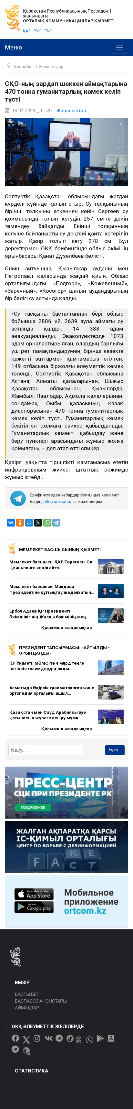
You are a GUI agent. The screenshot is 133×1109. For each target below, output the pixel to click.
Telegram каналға (60, 501)
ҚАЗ (26, 31)
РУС (37, 31)
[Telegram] (56, 523)
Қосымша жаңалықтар (66, 627)
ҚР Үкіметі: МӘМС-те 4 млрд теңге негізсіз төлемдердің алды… (46, 665)
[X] (38, 523)
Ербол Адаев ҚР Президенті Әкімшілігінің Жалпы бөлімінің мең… (49, 613)
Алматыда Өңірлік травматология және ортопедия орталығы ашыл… (51, 690)
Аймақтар (27, 1007)
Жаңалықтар (71, 111)
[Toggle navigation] (119, 48)
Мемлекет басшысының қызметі (60, 549)
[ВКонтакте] (11, 523)
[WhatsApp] (47, 523)
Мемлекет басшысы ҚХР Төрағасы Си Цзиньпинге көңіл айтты (50, 564)
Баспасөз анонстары (41, 1001)
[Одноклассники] (20, 523)
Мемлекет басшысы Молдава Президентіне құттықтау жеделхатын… (51, 589)
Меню (13, 47)
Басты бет (27, 994)
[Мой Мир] (29, 523)
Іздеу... (115, 750)
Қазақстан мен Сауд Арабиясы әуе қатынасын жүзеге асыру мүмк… (47, 715)
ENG (48, 31)
